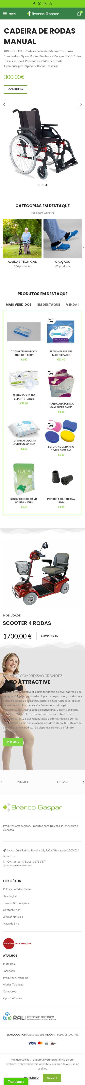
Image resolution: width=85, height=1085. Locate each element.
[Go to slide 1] (39, 185)
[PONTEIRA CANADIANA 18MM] (61, 479)
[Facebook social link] (34, 4)
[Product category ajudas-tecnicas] (22, 245)
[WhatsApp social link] (50, 4)
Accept (52, 1077)
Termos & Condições (16, 903)
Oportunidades (12, 998)
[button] (4, 104)
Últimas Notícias (13, 916)
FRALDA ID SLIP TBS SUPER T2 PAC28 (24, 397)
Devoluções (10, 896)
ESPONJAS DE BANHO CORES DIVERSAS (61, 448)
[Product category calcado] (62, 245)
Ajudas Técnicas (13, 984)
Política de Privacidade (17, 889)
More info (31, 1077)
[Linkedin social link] (45, 4)
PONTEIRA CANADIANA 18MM (61, 500)
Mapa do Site (11, 923)
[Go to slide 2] (42, 185)
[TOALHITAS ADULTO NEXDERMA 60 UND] (24, 428)
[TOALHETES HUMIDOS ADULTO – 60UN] (24, 331)
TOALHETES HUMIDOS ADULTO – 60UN (24, 353)
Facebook (9, 970)
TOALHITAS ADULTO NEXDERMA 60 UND (24, 442)
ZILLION (62, 782)
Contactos (9, 991)
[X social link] (39, 4)
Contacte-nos (11, 909)
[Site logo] (42, 13)
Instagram (9, 963)
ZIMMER (22, 782)
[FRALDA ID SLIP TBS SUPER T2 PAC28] (24, 379)
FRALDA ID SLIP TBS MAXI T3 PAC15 (61, 353)
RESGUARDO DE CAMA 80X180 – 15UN (24, 500)
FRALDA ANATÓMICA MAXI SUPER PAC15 (61, 405)
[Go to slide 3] (46, 185)
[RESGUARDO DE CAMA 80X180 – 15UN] (24, 479)
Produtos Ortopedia (15, 977)
